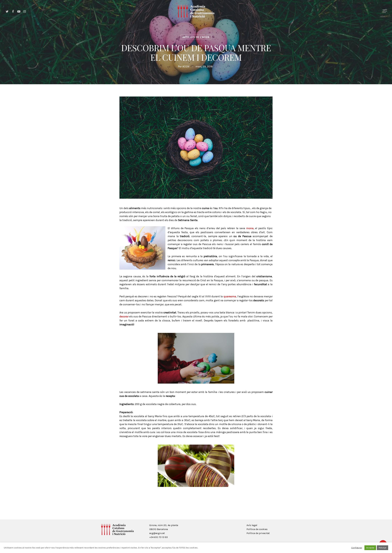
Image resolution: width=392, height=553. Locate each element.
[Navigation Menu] (385, 11)
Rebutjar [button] (382, 548)
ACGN (185, 66)
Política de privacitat (258, 533)
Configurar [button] (356, 547)
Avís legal (252, 525)
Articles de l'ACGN (195, 37)
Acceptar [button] (370, 548)
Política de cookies (257, 529)
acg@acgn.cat (157, 533)
